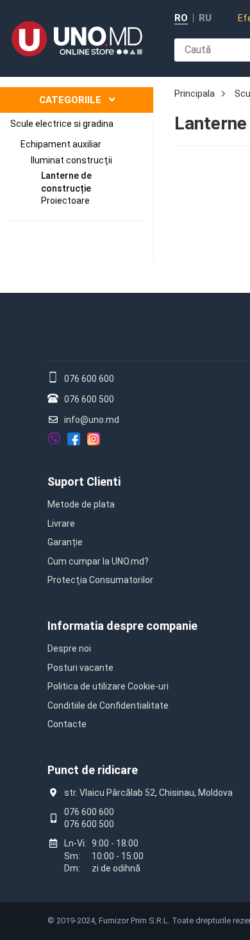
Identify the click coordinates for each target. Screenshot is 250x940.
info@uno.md (91, 420)
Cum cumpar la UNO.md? (98, 561)
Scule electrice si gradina (61, 124)
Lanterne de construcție (66, 182)
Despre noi (69, 648)
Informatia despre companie (122, 625)
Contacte (67, 724)
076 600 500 (89, 399)
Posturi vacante (80, 668)
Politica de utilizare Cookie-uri (108, 686)
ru (205, 18)
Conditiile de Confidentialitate (108, 705)
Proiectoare (65, 200)
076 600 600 (89, 379)
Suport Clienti (84, 481)
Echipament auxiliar (61, 144)
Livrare (61, 523)
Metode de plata (81, 504)
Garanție (65, 542)
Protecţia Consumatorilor (100, 580)
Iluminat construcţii (71, 160)
